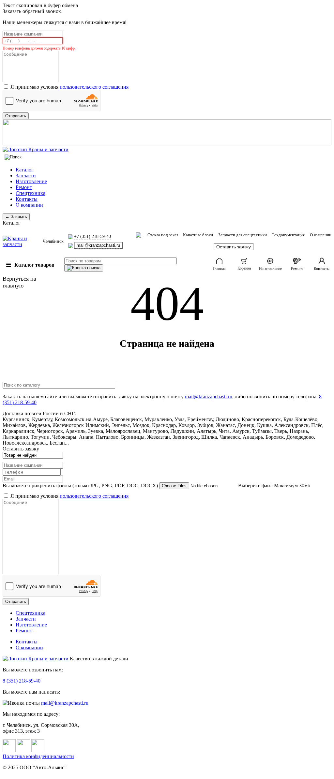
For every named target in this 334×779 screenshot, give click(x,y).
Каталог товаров (30, 265)
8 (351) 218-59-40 (21, 680)
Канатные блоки (198, 234)
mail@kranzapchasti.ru (98, 245)
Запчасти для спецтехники (242, 234)
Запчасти (26, 175)
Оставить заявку (233, 246)
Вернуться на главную (19, 282)
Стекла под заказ (162, 234)
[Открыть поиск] (13, 157)
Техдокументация (288, 234)
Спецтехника (30, 193)
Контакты (27, 199)
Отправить (15, 601)
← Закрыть (16, 216)
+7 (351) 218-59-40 (92, 236)
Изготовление (31, 181)
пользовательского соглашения (94, 87)
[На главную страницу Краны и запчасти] (167, 150)
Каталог (25, 169)
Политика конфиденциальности (38, 756)
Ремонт (24, 187)
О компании (29, 205)
